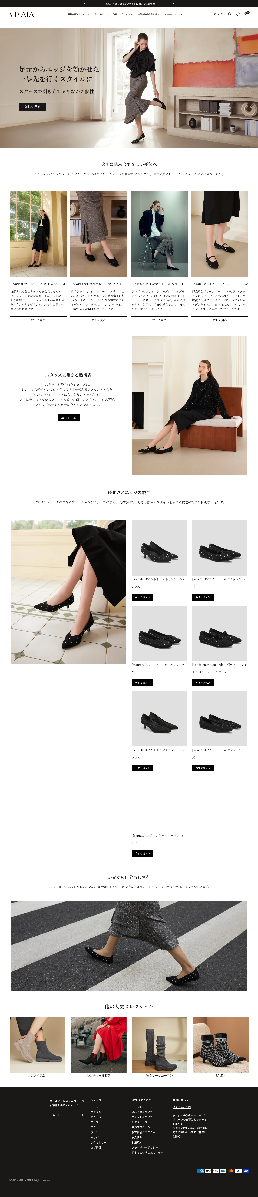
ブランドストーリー (143, 1107)
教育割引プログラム (143, 1132)
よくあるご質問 (182, 1107)
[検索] (229, 14)
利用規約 (137, 1142)
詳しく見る (38, 320)
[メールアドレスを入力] (81, 1115)
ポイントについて (142, 1117)
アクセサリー (98, 1142)
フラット (96, 1107)
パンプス (96, 1117)
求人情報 (137, 1137)
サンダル (96, 1112)
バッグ (95, 1137)
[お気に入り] (237, 14)
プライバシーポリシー (145, 1147)
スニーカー (97, 1127)
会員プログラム (141, 1127)
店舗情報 (96, 1147)
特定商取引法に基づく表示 (147, 1152)
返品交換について (142, 1112)
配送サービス (139, 1122)
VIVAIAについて (141, 1100)
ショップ (96, 1100)
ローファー (97, 1122)
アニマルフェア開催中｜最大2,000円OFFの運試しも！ (129, 3)
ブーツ (95, 1132)
